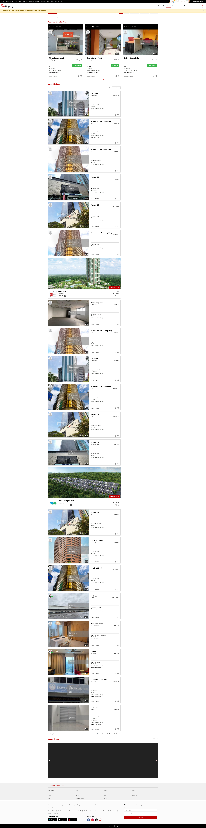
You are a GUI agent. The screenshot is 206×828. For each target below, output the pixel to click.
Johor (49, 798)
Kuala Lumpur (51, 790)
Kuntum (52, 1)
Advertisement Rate (97, 805)
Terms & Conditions (86, 805)
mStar (20, 1)
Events (11, 1)
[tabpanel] (65, 51)
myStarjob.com (71, 810)
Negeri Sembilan (80, 798)
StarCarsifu (31, 1)
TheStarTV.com (61, 810)
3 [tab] (103, 778)
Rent (168, 6)
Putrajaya (106, 798)
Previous (49, 760)
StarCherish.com (112, 810)
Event (179, 6)
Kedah (77, 790)
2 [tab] (102, 778)
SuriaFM (57, 1)
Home (159, 6)
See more (155, 738)
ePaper (3, 1)
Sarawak (134, 793)
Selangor (50, 793)
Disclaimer (69, 805)
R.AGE (16, 1)
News (173, 6)
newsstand (102, 810)
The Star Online (51, 810)
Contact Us (56, 805)
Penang (50, 795)
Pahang (105, 790)
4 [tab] (105, 778)
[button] (116, 87)
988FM (61, 1)
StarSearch (37, 1)
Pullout (184, 6)
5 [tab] (106, 778)
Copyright (62, 805)
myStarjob (43, 1)
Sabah (133, 790)
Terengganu (134, 795)
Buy (164, 6)
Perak (105, 793)
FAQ (74, 805)
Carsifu (79, 810)
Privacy (78, 805)
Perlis (105, 795)
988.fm (49, 813)
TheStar (7, 1)
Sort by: (109, 88)
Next (156, 760)
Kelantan (78, 793)
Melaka (77, 795)
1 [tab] (103, 79)
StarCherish (25, 1)
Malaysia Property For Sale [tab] (57, 785)
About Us (50, 805)
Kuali (48, 1)
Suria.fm (56, 813)
